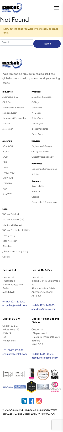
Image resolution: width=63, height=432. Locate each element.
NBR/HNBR (8, 178)
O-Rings (35, 102)
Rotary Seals (37, 118)
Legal (5, 209)
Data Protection (9, 240)
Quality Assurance (40, 151)
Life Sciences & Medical (13, 107)
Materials (7, 141)
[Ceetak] (12, 8)
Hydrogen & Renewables (14, 118)
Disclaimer (7, 246)
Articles (35, 174)
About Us (36, 191)
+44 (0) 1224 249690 (43, 305)
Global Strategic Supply (42, 156)
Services (36, 141)
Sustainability (38, 186)
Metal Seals (37, 107)
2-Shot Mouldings (40, 128)
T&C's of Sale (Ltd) (10, 214)
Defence (6, 123)
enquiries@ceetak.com (14, 305)
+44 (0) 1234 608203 (43, 354)
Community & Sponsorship (44, 202)
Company (37, 181)
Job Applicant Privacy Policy (15, 251)
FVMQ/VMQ (8, 172)
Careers (35, 196)
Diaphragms (37, 123)
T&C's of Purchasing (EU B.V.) (16, 230)
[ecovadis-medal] (43, 374)
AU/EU (5, 151)
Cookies (6, 256)
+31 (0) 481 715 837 (12, 350)
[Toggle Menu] (56, 8)
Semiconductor (9, 113)
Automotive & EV (10, 97)
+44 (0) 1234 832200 (13, 301)
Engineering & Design (42, 146)
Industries (7, 91)
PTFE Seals (36, 113)
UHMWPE (7, 194)
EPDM (5, 156)
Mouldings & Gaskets (42, 97)
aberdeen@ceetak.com (44, 309)
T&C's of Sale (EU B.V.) (12, 224)
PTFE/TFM (7, 183)
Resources (37, 163)
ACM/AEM (7, 146)
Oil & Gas (6, 102)
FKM (4, 162)
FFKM (5, 167)
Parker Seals (37, 134)
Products (36, 91)
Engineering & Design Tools (44, 169)
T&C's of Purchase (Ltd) (13, 219)
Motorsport (7, 128)
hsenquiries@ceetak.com (45, 357)
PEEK (4, 188)
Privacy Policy (8, 235)
